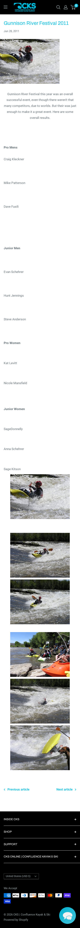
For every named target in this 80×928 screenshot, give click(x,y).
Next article (64, 789)
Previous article (18, 789)
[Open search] (58, 7)
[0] (73, 7)
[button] (67, 915)
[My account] (66, 7)
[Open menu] (5, 7)
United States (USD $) (18, 876)
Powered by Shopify (16, 919)
